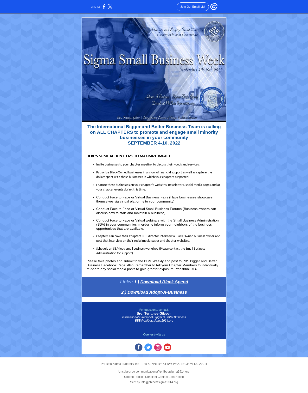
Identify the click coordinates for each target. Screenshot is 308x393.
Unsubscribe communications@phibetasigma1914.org (154, 371)
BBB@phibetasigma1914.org (154, 320)
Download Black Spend (164, 281)
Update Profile (133, 377)
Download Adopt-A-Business (157, 292)
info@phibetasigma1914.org (159, 382)
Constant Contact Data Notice (164, 377)
